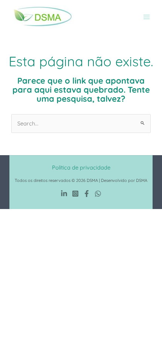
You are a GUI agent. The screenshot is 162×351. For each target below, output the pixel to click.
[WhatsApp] (98, 193)
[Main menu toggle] (146, 17)
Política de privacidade (81, 167)
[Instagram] (75, 193)
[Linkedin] (64, 193)
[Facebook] (86, 193)
